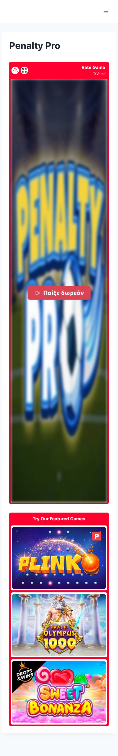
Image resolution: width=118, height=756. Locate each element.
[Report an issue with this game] (15, 70)
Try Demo (59, 558)
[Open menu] (106, 11)
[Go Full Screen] (24, 70)
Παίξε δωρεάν (63, 292)
